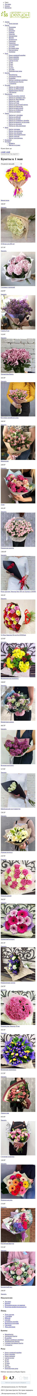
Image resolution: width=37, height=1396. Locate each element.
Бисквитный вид (6, 1287)
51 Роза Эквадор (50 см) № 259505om (13, 635)
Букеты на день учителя (17, 96)
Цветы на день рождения (17, 126)
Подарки (8, 141)
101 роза (11, 69)
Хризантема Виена (7, 374)
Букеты (7, 73)
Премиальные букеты (16, 90)
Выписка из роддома (12, 1323)
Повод (7, 113)
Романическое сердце (8, 983)
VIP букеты (12, 92)
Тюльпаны (12, 27)
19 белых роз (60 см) (8, 244)
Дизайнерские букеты (16, 82)
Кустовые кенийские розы (10, 418)
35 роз (11, 66)
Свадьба (7, 1320)
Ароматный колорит (8, 939)
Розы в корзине (14, 59)
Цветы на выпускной (16, 108)
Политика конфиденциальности (15, 1307)
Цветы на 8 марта (15, 111)
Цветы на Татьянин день (17, 97)
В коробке (12, 78)
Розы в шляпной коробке (17, 55)
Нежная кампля (6, 896)
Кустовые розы (14, 48)
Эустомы (12, 46)
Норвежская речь (6, 1200)
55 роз (7, 1365)
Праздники (8, 94)
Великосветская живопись (10, 678)
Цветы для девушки (15, 133)
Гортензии (12, 41)
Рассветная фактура (7, 1243)
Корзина (7, 1303)
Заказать (3, 207)
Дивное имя (5, 1113)
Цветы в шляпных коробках (18, 80)
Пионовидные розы (15, 71)
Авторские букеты (15, 76)
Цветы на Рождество (16, 106)
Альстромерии (14, 45)
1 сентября (8, 1316)
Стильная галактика (7, 1156)
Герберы (11, 32)
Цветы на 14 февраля (16, 110)
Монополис (5, 461)
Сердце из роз (13, 60)
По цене (7, 85)
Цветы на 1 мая (14, 101)
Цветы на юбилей (15, 117)
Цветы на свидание (15, 124)
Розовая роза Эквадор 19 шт (10, 1026)
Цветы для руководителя (17, 134)
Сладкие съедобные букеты (14, 1343)
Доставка (8, 4)
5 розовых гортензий (8, 287)
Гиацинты (12, 43)
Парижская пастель (7, 548)
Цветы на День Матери (16, 99)
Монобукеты (13, 74)
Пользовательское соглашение (15, 1305)
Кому (6, 127)
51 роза (11, 67)
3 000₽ (8, 152)
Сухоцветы (12, 83)
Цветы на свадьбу (15, 119)
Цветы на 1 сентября (16, 115)
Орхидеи (12, 34)
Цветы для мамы (14, 129)
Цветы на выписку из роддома (19, 122)
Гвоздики (12, 30)
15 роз (11, 62)
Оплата (7, 6)
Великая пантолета (7, 765)
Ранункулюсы (13, 50)
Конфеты (12, 143)
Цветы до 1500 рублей (16, 87)
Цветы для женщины (16, 131)
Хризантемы (13, 36)
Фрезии (11, 37)
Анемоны (12, 52)
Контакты (8, 8)
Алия (2, 504)
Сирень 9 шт (5, 331)
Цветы (7, 25)
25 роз (11, 64)
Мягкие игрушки (14, 145)
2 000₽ (3, 152)
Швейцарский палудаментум (10, 809)
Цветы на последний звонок (18, 104)
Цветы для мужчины (16, 138)
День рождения (10, 1327)
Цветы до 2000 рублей (16, 89)
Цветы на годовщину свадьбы (19, 120)
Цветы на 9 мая (14, 103)
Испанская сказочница (8, 1069)
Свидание (8, 1325)
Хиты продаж (13, 23)
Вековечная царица (7, 722)
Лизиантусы (13, 39)
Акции (7, 22)
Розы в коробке (14, 57)
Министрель (5, 200)
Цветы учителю (14, 136)
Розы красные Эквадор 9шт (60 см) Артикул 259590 (18, 591)
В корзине (8, 140)
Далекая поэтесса (6, 852)
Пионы (11, 29)
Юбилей (7, 1318)
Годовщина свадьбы (11, 1321)
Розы (6, 53)
